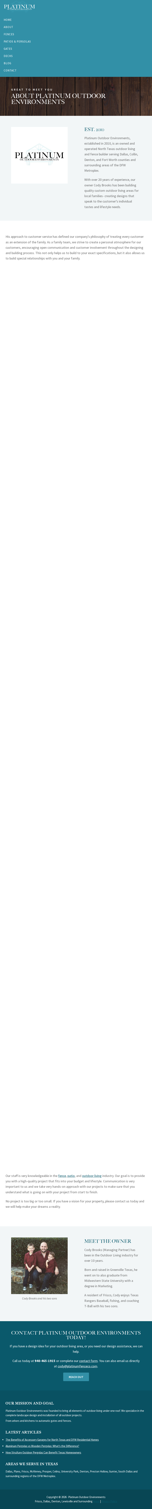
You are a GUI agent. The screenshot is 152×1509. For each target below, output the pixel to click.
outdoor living (92, 1176)
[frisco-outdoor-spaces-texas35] (76, 440)
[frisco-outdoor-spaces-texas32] (76, 626)
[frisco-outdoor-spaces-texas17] (76, 700)
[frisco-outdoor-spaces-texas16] (76, 366)
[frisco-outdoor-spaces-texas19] (76, 588)
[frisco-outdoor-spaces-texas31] (76, 663)
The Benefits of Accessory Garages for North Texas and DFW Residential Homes (52, 1439)
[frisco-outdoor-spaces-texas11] (76, 1145)
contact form (88, 1360)
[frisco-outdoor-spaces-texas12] (76, 1108)
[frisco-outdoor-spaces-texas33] (76, 403)
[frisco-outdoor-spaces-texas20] (76, 960)
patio (71, 1176)
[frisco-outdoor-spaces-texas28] (76, 811)
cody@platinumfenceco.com (77, 1366)
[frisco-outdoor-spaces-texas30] (76, 737)
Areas (96, 1501)
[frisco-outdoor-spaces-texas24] (76, 885)
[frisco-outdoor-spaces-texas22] (76, 477)
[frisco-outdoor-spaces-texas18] (76, 997)
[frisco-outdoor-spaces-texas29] (76, 774)
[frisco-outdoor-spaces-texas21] (76, 923)
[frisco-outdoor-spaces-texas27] (76, 514)
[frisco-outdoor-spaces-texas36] (76, 329)
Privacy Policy (109, 1501)
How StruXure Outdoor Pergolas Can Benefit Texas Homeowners (43, 1452)
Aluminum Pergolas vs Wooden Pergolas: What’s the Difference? (42, 1446)
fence (62, 1176)
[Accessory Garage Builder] (76, 292)
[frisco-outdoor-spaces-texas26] (76, 848)
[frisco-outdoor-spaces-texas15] (76, 1034)
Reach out (76, 1377)
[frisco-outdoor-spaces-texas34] (76, 551)
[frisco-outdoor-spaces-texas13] (76, 1071)
